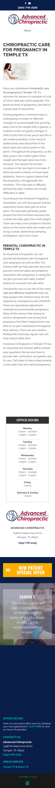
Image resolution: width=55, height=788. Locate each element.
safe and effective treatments (20, 292)
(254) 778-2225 (27, 7)
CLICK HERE (35, 726)
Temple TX (9, 767)
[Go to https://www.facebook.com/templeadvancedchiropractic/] (25, 4)
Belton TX (23, 767)
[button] (27, 570)
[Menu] (27, 783)
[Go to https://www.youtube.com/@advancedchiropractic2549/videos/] (29, 4)
